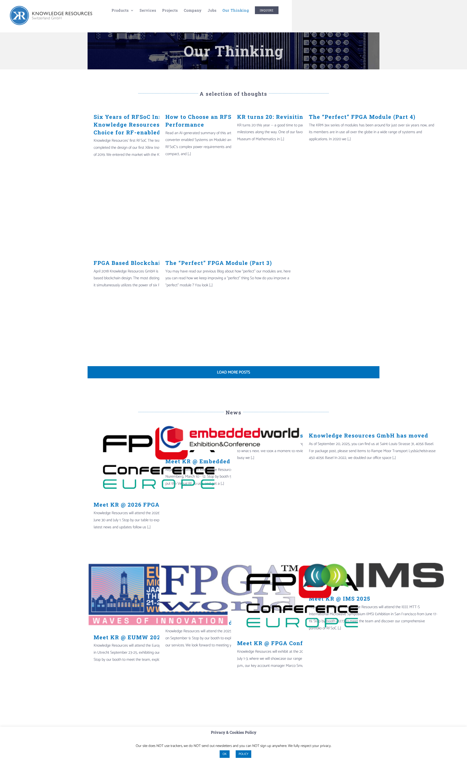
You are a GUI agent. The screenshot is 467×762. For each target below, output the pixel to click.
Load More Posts (233, 372)
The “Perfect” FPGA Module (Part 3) (218, 262)
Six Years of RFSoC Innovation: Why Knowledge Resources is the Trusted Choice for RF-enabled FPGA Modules (150, 124)
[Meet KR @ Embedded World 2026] (229, 437)
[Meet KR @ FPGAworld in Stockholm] (229, 587)
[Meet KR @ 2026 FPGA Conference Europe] (158, 458)
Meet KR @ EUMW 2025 (129, 637)
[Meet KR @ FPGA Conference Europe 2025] (301, 597)
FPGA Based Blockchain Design (140, 262)
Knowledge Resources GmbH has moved (368, 435)
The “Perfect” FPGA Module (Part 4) (362, 116)
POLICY (243, 754)
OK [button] (225, 754)
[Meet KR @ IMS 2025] (373, 575)
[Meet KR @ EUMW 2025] (158, 594)
